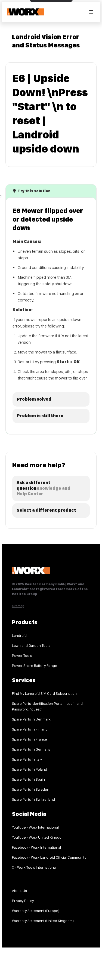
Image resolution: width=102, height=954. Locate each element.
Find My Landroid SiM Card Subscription (44, 693)
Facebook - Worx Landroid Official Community (49, 857)
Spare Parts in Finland (30, 729)
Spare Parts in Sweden (30, 789)
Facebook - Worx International (36, 847)
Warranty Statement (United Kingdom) (43, 921)
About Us (19, 890)
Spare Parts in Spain (28, 779)
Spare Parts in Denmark (31, 719)
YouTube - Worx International (35, 827)
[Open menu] (91, 11)
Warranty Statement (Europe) (35, 910)
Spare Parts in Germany (31, 749)
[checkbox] (51, 399)
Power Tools (22, 655)
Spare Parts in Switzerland (33, 799)
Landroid (19, 635)
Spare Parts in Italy (27, 759)
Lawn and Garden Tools (31, 645)
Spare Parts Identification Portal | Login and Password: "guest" (47, 706)
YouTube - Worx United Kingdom (38, 837)
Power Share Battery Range (34, 665)
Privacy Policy (23, 900)
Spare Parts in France (29, 739)
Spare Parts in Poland (29, 769)
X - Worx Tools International (34, 867)
